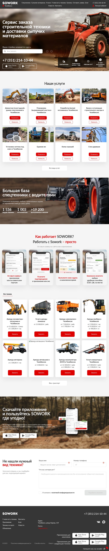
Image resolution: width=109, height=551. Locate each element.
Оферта (51, 543)
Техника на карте (8, 525)
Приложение (7, 522)
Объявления (7, 528)
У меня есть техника (59, 3)
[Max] (103, 522)
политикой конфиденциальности (63, 493)
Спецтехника (26, 3)
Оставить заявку (78, 3)
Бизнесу (69, 3)
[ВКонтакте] (98, 522)
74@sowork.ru (42, 528)
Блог (86, 3)
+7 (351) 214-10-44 (99, 3)
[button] (15, 118)
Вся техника (7, 294)
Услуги (48, 3)
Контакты (58, 6)
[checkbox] (61, 493)
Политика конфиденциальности (21, 543)
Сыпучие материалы (38, 3)
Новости (51, 6)
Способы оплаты (39, 543)
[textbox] (24, 51)
